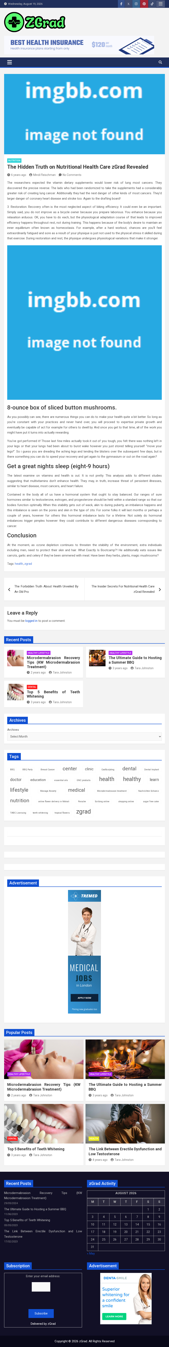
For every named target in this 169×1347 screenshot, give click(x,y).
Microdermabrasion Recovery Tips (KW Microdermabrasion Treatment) (53, 662)
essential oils (61, 780)
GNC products (83, 780)
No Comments (72, 175)
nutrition (19, 800)
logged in (31, 621)
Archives (13, 730)
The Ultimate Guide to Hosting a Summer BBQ (35, 1209)
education (38, 780)
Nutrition (14, 160)
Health (94, 1138)
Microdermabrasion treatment (112, 791)
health (19, 563)
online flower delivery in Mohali (53, 801)
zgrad (28, 563)
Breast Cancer (48, 769)
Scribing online (102, 801)
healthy (132, 779)
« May (91, 1253)
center (70, 769)
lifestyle (19, 790)
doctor (16, 779)
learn (154, 779)
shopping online (126, 801)
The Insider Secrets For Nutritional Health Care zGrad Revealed (123, 589)
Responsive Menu (160, 3)
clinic (89, 769)
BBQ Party (27, 769)
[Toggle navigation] (9, 62)
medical (76, 790)
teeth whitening (40, 812)
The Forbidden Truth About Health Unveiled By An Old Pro (46, 589)
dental (129, 769)
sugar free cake (151, 801)
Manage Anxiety (48, 791)
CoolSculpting (107, 769)
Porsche (82, 801)
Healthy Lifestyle (38, 653)
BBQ (12, 769)
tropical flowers (62, 812)
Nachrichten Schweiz (148, 791)
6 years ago (18, 175)
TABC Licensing (18, 812)
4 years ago (100, 1159)
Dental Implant (151, 769)
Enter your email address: (43, 1300)
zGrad (52, 1324)
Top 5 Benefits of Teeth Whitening (36, 1149)
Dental (32, 687)
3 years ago (120, 668)
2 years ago (38, 672)
